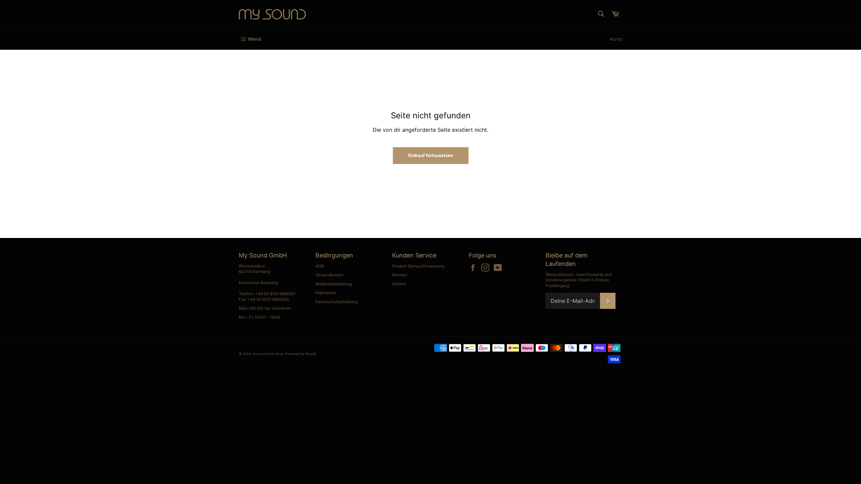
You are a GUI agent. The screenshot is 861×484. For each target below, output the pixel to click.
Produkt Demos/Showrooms (418, 266)
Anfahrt (399, 283)
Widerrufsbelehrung (333, 283)
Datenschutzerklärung (336, 301)
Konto (616, 39)
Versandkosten (329, 274)
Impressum (325, 292)
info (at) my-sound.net (270, 308)
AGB (319, 266)
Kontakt (399, 274)
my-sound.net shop (268, 354)
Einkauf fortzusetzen (430, 155)
